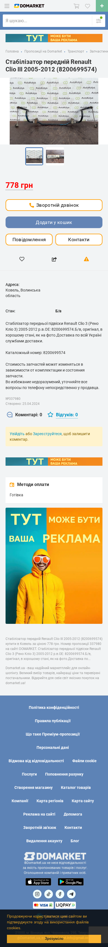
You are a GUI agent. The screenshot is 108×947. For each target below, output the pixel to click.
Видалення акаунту (44, 841)
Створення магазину (33, 787)
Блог (75, 841)
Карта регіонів (50, 801)
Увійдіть (17, 434)
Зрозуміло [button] (54, 939)
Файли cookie (84, 761)
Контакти (78, 239)
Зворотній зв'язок (39, 827)
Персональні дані (53, 747)
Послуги (29, 774)
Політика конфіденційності (54, 707)
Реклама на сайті (39, 814)
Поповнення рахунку (64, 774)
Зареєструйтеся (47, 434)
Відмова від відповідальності (36, 761)
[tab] (24, 415)
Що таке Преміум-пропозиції (53, 734)
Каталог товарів (76, 787)
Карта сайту (83, 801)
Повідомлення (29, 239)
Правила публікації (53, 721)
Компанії (20, 801)
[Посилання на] (37, 894)
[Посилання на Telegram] (71, 894)
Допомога (73, 814)
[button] (23, 928)
